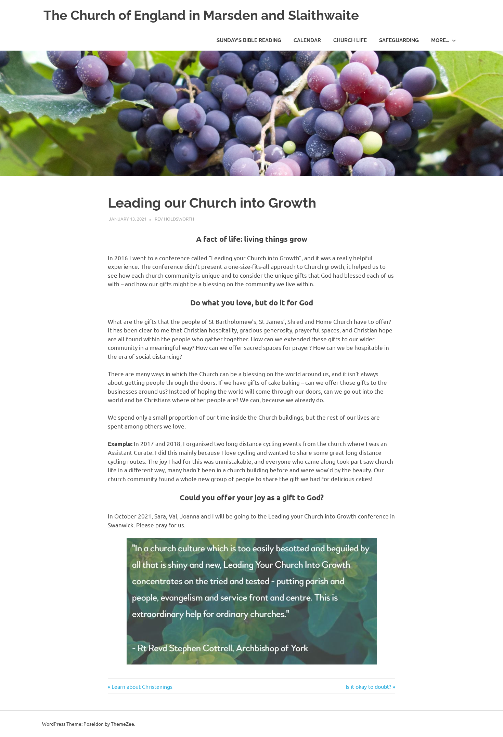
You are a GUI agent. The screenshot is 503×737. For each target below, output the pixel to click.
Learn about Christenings (141, 686)
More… (440, 40)
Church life (350, 40)
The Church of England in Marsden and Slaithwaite (201, 15)
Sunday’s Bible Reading (249, 40)
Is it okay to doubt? (368, 686)
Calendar (307, 40)
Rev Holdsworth (174, 219)
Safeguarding (399, 40)
